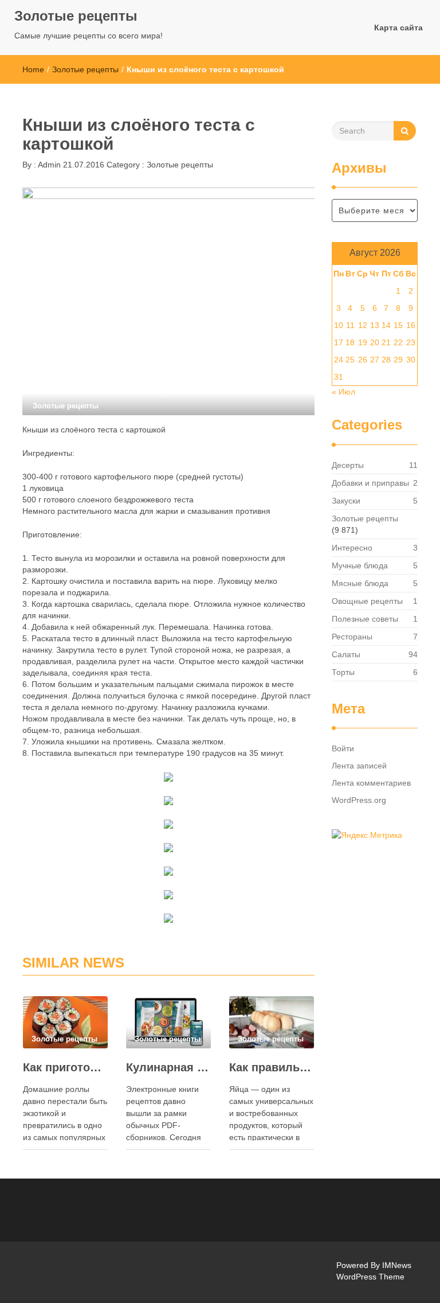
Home (33, 69)
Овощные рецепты (367, 601)
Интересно (352, 547)
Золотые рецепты (76, 16)
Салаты (346, 654)
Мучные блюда (360, 565)
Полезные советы (365, 618)
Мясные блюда (360, 583)
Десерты (348, 465)
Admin (48, 164)
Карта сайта (398, 27)
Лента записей (359, 765)
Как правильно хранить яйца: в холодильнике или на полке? (271, 1067)
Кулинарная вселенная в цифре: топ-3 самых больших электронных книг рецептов (168, 1067)
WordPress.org (359, 800)
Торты (343, 672)
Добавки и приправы (370, 482)
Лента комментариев (371, 782)
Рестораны (352, 636)
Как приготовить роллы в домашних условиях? (65, 1067)
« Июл (343, 391)
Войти (343, 748)
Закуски (346, 500)
